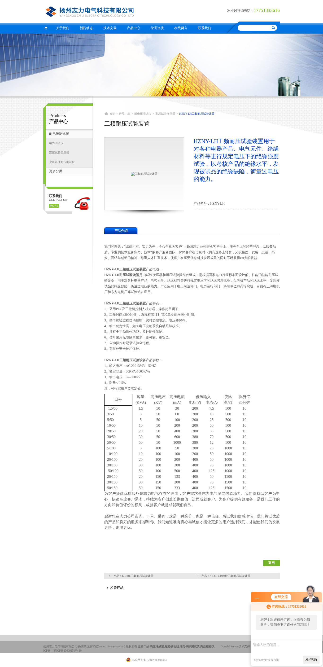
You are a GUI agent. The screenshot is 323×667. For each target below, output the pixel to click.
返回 (271, 563)
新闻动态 (86, 28)
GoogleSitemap (229, 646)
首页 (45, 28)
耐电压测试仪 (59, 134)
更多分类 (55, 171)
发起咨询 (311, 659)
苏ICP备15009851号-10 (67, 650)
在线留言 (181, 28)
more (54, 205)
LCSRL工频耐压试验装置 (137, 576)
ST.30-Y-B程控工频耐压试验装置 (230, 576)
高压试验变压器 (59, 152)
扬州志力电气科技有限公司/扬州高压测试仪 (101, 11)
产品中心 (133, 28)
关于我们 (62, 28)
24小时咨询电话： (240, 11)
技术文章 (110, 28)
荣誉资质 (157, 28)
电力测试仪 (56, 143)
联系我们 (204, 28)
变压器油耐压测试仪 (62, 162)
